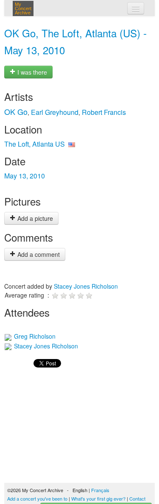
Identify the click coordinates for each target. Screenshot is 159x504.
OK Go (16, 111)
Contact (137, 498)
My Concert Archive (23, 8)
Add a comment (38, 254)
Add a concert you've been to (37, 498)
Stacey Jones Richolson (86, 286)
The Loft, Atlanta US (34, 144)
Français (100, 490)
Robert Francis (104, 112)
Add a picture (34, 218)
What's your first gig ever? (98, 498)
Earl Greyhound (54, 112)
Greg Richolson (34, 336)
